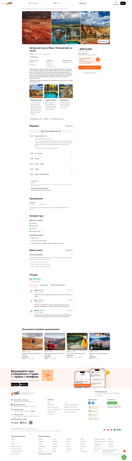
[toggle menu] (3, 3)
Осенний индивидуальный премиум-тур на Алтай (32, 354)
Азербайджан (42, 446)
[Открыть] (72, 153)
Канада (68, 441)
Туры (49, 402)
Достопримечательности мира (72, 409)
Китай (67, 451)
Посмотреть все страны (44, 454)
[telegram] (93, 403)
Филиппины (111, 441)
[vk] (89, 403)
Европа (13, 439)
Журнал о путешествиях (70, 407)
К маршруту (32, 64)
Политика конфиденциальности (32, 428)
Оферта (23, 428)
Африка (13, 444)
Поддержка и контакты (70, 411)
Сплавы (47, 119)
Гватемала (55, 441)
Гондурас (54, 446)
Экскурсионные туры (37, 119)
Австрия (40, 444)
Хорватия (110, 446)
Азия (12, 441)
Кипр (67, 446)
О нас (65, 402)
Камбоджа (69, 439)
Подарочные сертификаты (71, 404)
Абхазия (40, 439)
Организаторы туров (53, 407)
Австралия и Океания (16, 449)
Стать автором (98, 395)
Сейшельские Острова (100, 441)
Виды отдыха (51, 404)
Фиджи (110, 439)
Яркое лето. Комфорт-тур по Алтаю (76, 353)
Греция (54, 449)
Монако (82, 439)
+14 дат (79, 357)
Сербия (96, 450)
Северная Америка (16, 446)
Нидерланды (83, 451)
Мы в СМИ (50, 414)
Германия (54, 444)
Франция (110, 444)
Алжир (40, 449)
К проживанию (50, 66)
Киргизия (68, 449)
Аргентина (41, 451)
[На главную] (9, 3)
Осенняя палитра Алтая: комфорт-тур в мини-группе (54, 354)
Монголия (82, 441)
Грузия (54, 451)
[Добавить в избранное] (40, 334)
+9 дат (54, 358)
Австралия (41, 441)
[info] (34, 406)
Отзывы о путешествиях (54, 409)
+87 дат (32, 358)
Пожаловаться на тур (90, 72)
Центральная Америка (17, 451)
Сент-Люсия (97, 448)
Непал (82, 449)
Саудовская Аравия (99, 439)
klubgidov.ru (58, 430)
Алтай (40, 54)
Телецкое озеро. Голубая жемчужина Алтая (98, 354)
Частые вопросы (52, 411)
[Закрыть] (72, 136)
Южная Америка (15, 454)
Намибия (82, 446)
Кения (67, 444)
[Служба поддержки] (124, 457)
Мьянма (82, 444)
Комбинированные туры (58, 119)
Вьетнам (54, 439)
